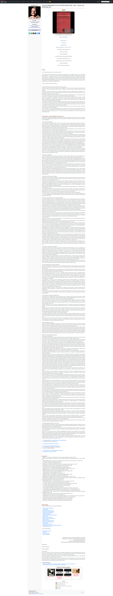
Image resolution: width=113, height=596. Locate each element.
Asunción (31, 25)
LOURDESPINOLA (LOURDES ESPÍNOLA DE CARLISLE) (52, 525)
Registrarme (48, 1)
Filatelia (36, 1)
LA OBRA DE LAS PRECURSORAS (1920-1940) (51, 443)
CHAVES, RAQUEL (46, 519)
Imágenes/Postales (33, 1)
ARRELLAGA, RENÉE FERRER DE (48, 520)
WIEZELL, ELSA (45, 516)
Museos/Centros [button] (18, 1)
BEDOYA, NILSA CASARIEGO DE (48, 521)
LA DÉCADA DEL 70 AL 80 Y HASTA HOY (49, 451)
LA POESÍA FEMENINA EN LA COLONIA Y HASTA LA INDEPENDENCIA (54, 440)
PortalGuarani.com (34, 593)
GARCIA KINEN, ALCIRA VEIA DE (48, 510)
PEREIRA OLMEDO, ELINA (47, 526)
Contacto (42, 593)
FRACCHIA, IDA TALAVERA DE (48, 512)
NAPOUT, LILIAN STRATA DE (47, 517)
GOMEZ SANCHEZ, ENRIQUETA (48, 508)
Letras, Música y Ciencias (13, 1)
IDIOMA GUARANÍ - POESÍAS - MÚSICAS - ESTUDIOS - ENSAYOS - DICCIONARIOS (54, 564)
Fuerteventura (34, 21)
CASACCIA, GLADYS (46, 533)
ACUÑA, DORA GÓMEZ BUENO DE (48, 511)
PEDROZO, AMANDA (46, 534)
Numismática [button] (28, 1)
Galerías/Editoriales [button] (23, 1)
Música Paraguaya (40, 1)
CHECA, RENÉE (45, 509)
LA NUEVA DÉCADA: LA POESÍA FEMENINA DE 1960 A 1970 (53, 450)
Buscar (111, 1)
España (37, 21)
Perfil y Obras (34, 30)
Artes (8, 1)
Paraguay (36, 25)
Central (34, 25)
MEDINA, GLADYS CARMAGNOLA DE (49, 518)
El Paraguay (43, 1)
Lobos (30, 21)
